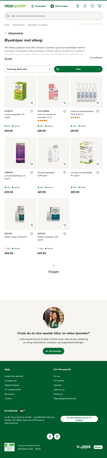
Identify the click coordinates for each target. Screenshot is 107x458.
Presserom (58, 394)
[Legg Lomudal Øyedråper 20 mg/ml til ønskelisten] (32, 173)
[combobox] (53, 16)
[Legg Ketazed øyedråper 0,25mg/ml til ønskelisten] (65, 173)
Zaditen (8, 233)
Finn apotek (59, 380)
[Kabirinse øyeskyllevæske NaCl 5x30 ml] (87, 92)
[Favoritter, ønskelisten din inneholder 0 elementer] (92, 6)
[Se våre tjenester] (53, 317)
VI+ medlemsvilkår (12, 389)
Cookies (8, 398)
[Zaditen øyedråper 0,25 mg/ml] (53, 214)
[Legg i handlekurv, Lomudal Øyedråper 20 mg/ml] (32, 164)
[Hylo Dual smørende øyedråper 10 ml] (53, 92)
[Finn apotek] (78, 6)
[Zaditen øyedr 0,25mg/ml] (20, 214)
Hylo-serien (43, 111)
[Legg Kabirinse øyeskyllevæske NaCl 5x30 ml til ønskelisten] (98, 111)
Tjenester (58, 385)
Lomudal (8, 172)
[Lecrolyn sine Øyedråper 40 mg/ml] (87, 153)
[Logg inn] (85, 6)
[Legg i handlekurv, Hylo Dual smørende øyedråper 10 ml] (65, 103)
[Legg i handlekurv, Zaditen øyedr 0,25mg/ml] (32, 225)
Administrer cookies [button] (25, 449)
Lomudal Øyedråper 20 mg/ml (14, 177)
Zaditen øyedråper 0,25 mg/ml (47, 238)
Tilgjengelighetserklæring (65, 398)
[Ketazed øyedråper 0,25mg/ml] (53, 153)
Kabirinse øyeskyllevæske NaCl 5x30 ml (82, 112)
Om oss (57, 376)
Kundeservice (10, 380)
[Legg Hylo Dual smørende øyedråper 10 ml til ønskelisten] (65, 111)
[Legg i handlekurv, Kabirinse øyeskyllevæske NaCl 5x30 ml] (98, 103)
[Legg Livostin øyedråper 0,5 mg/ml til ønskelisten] (32, 111)
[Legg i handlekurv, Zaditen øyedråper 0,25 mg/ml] (65, 225)
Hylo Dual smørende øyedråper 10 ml (46, 116)
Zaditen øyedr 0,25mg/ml (15, 237)
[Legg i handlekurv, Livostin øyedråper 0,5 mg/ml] (32, 103)
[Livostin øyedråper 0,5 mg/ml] (20, 92)
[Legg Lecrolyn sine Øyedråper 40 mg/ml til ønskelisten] (98, 173)
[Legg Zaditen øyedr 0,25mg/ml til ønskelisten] (32, 234)
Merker (38, 449)
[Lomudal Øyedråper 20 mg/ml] (20, 153)
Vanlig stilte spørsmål (13, 376)
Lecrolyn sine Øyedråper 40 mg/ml (82, 174)
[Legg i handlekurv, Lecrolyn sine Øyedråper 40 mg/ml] (98, 164)
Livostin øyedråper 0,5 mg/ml (14, 116)
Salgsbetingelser (11, 385)
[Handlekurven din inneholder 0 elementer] (99, 6)
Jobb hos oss (59, 389)
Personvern (9, 394)
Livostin (8, 111)
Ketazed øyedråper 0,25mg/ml (46, 174)
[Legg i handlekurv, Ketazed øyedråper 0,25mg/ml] (65, 164)
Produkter (40, 6)
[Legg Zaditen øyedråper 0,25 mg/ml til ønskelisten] (65, 234)
